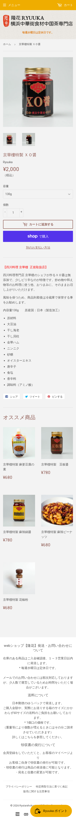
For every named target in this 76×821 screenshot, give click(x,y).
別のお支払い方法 (38, 247)
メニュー (14, 5)
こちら (28, 737)
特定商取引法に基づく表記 (51, 786)
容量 (6, 186)
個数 (6, 204)
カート (68, 5)
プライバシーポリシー (19, 786)
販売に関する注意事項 (36, 791)
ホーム (7, 44)
